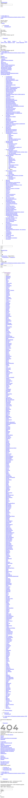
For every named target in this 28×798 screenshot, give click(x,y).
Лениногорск (9, 476)
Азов (7, 282)
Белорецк (8, 315)
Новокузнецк (9, 536)
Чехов (7, 692)
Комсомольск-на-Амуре (11, 447)
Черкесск (8, 278)
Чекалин (8, 685)
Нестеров (8, 526)
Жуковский (8, 402)
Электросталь (9, 700)
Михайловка (8, 505)
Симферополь (9, 625)
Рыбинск (8, 600)
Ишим (7, 415)
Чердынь (8, 686)
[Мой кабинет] (1, 253)
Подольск (8, 578)
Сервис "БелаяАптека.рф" (6, 742)
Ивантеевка (8, 409)
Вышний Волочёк (10, 363)
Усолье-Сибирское (10, 669)
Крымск (7, 463)
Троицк (7, 658)
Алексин (8, 284)
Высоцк (7, 362)
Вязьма (7, 364)
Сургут (7, 643)
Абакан (7, 280)
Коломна (8, 445)
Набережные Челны (10, 516)
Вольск (7, 352)
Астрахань (8, 300)
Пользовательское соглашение (7, 751)
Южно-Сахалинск (10, 704)
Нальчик (8, 519)
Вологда (7, 351)
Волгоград (8, 346)
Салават (7, 603)
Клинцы (7, 440)
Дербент (7, 378)
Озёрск (7, 557)
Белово (7, 312)
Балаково (8, 304)
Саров (7, 612)
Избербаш (8, 411)
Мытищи (8, 515)
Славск (7, 626)
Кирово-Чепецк (9, 435)
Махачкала (8, 496)
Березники (8, 319)
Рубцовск (8, 599)
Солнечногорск (9, 631)
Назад (8, 273)
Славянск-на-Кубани (10, 628)
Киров (7, 433)
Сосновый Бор (9, 633)
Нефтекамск (8, 527)
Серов (7, 622)
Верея (7, 338)
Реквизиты (3, 757)
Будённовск (8, 332)
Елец (7, 396)
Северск (7, 619)
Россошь (8, 597)
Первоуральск (9, 571)
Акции (2, 737)
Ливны (7, 480)
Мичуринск (8, 507)
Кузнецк (7, 465)
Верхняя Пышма (9, 339)
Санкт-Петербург (9, 608)
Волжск (7, 349)
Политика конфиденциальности (8, 749)
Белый (7, 317)
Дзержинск (8, 379)
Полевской (8, 579)
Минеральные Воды (10, 503)
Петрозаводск (9, 575)
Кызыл (7, 472)
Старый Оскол (9, 639)
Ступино (8, 642)
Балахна (7, 305)
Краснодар (8, 455)
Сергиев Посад (9, 620)
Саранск (7, 609)
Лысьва (7, 485)
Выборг (7, 359)
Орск (7, 564)
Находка (7, 523)
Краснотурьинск (9, 459)
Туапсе (7, 659)
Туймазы (8, 660)
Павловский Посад (10, 567)
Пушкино (8, 589)
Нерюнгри (8, 525)
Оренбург (8, 562)
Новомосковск (9, 538)
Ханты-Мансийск (10, 678)
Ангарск (8, 289)
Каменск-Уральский (10, 422)
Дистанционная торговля (6, 747)
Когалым (8, 443)
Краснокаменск (9, 457)
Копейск (8, 449)
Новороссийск (9, 539)
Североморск (9, 618)
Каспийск (8, 426)
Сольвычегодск (9, 632)
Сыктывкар (8, 645)
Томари (7, 656)
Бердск (7, 318)
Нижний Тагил (9, 533)
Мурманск (8, 512)
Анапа (7, 287)
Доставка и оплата (5, 762)
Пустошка (8, 586)
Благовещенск (9, 324)
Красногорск (8, 453)
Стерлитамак (9, 640)
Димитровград (9, 380)
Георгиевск (8, 369)
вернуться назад (4, 734)
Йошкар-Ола (8, 417)
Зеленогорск (8, 404)
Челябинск (8, 277)
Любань (7, 487)
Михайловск (8, 506)
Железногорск (9, 398)
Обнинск (8, 555)
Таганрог (8, 646)
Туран (7, 663)
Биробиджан (8, 323)
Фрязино (8, 675)
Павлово (8, 566)
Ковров (7, 442)
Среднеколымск (9, 637)
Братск (7, 329)
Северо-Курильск (9, 616)
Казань (7, 418)
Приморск (8, 582)
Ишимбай (8, 416)
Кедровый (8, 427)
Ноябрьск (8, 552)
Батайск (7, 310)
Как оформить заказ (5, 761)
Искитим (8, 413)
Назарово (8, 517)
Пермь (7, 572)
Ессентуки (8, 397)
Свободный (8, 613)
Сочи (7, 635)
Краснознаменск (9, 456)
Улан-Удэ (8, 666)
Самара (7, 606)
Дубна (7, 387)
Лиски (7, 483)
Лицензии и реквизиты (6, 745)
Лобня (7, 484)
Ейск (7, 392)
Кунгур (7, 467)
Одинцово (8, 556)
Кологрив (8, 444)
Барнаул (7, 309)
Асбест (7, 299)
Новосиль (8, 542)
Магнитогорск (9, 492)
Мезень (7, 498)
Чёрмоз (7, 690)
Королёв (7, 450)
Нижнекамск (8, 531)
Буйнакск (8, 335)
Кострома (8, 451)
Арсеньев (8, 295)
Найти (2, 790)
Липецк (7, 482)
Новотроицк (8, 543)
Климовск (8, 438)
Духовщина (8, 389)
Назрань (7, 518)
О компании (3, 741)
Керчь (7, 430)
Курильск (8, 470)
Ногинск (8, 550)
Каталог (2, 735)
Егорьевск (8, 391)
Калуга (7, 420)
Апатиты (8, 291)
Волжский (8, 350)
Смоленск (8, 629)
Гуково (7, 376)
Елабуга (7, 395)
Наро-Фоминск (9, 520)
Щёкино (7, 698)
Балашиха (8, 306)
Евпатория (8, 390)
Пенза (7, 570)
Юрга (7, 705)
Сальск (7, 605)
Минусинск (8, 504)
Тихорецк (8, 652)
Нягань (7, 553)
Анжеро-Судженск (10, 290)
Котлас (7, 452)
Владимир (8, 345)
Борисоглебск (9, 326)
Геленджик (8, 367)
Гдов (7, 366)
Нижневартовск (9, 530)
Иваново (8, 407)
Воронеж (8, 355)
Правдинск (8, 580)
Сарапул (7, 610)
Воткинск (8, 357)
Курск (7, 471)
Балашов (8, 307)
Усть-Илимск (9, 671)
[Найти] (2, 6)
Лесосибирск (9, 479)
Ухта (7, 673)
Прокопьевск (9, 583)
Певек (7, 569)
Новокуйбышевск (10, 537)
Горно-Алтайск (9, 372)
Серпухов (8, 623)
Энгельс (7, 703)
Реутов (7, 593)
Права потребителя (5, 746)
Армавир (8, 293)
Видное (7, 342)
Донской (8, 386)
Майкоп (7, 493)
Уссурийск (8, 670)
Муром (7, 513)
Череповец (8, 689)
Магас (7, 491)
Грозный (8, 373)
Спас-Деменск (9, 636)
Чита (7, 279)
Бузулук (7, 333)
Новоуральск (8, 544)
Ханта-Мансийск (9, 677)
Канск (7, 425)
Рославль (8, 596)
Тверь (7, 649)
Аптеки (2, 755)
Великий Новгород (10, 337)
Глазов (7, 370)
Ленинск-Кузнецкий (10, 477)
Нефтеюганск (9, 529)
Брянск (7, 330)
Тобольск (8, 653)
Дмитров (8, 382)
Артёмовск (8, 297)
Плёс (7, 577)
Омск (7, 559)
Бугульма (8, 331)
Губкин (7, 375)
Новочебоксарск (9, 545)
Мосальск (8, 509)
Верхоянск (8, 340)
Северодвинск (9, 617)
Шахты (7, 696)
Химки (7, 680)
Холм (7, 682)
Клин (7, 439)
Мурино (7, 511)
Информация (3, 753)
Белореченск (8, 316)
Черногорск (8, 691)
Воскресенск (8, 356)
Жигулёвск (8, 400)
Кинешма (8, 431)
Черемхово (8, 688)
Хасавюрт (8, 679)
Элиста (7, 702)
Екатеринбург (9, 393)
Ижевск (7, 410)
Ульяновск (8, 668)
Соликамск (8, 630)
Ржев (7, 595)
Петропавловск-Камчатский (12, 576)
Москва (7, 510)
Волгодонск (8, 347)
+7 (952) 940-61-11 (5, 15)
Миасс (7, 502)
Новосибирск (9, 540)
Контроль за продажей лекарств (8, 748)
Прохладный (8, 584)
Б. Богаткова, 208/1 (7, 768)
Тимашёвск (8, 650)
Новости (2, 744)
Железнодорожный (10, 399)
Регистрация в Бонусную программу (9, 738)
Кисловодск (8, 437)
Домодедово (8, 384)
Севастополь (8, 615)
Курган (7, 469)
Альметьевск (8, 285)
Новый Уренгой (9, 549)
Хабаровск (8, 676)
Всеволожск (8, 358)
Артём (7, 296)
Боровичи (8, 327)
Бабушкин (8, 303)
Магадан (8, 490)
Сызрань (8, 644)
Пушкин (8, 587)
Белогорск (8, 313)
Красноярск (8, 460)
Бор (6, 325)
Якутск (7, 706)
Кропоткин (8, 462)
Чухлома (8, 695)
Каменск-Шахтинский (11, 423)
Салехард (8, 604)
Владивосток (9, 343)
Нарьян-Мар (8, 522)
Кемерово (8, 429)
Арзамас (7, 292)
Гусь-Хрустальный (10, 377)
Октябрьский (9, 558)
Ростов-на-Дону (9, 598)
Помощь (2, 759)
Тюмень (7, 664)
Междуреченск (9, 497)
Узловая (7, 665)
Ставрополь (8, 638)
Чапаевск (8, 684)
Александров (9, 283)
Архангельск (8, 298)
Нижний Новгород (10, 532)
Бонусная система (4, 758)
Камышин (8, 424)
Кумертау (8, 466)
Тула (7, 662)
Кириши (8, 432)
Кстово (7, 464)
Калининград (9, 419)
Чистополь (8, 693)
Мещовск (8, 500)
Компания (3, 739)
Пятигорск (8, 590)
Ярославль (8, 708)
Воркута (7, 353)
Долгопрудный (9, 383)
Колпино (8, 446)
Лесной (7, 478)
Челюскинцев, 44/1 (7, 769)
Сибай (7, 624)
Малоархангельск (10, 495)
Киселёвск (8, 436)
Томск (7, 657)
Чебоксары (8, 276)
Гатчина (7, 365)
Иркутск (8, 412)
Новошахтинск (9, 547)
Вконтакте (5, 38)
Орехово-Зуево (9, 563)
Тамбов (7, 648)
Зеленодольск (9, 405)
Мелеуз (7, 499)
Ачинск (7, 302)
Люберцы (8, 489)
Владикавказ (8, 344)
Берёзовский (8, 320)
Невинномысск (9, 524)
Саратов (7, 611)
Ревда (7, 592)
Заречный (8, 403)
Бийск (7, 322)
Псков (7, 585)
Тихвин (7, 651)
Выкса (7, 360)
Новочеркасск (9, 546)
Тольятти (8, 655)
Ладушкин (8, 475)
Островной (8, 565)
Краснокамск (9, 458)
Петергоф (8, 573)
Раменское (8, 591)
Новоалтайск (9, 535)
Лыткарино (8, 486)
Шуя (7, 697)
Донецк (7, 385)
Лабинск (8, 473)
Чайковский (8, 683)
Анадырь (8, 286)
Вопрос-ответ (4, 764)
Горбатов (8, 371)
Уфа (7, 672)
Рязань (7, 602)
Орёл (7, 560)
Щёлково (8, 699)
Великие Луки (9, 336)
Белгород (8, 311)
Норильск (8, 551)
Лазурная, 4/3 (6, 767)
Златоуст (8, 406)
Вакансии (3, 752)
